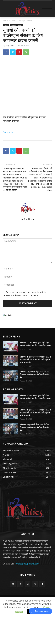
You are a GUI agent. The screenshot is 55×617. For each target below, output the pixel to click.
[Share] (42, 584)
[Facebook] (6, 52)
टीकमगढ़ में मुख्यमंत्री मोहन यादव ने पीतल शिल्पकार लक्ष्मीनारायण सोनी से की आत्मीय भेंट (35, 375)
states (13, 20)
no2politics (10, 46)
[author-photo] (28, 215)
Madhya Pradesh (25, 20)
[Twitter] (13, 52)
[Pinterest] (19, 52)
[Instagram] (27, 584)
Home (5, 20)
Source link (9, 132)
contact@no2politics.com (27, 563)
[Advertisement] (27, 86)
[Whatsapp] (35, 584)
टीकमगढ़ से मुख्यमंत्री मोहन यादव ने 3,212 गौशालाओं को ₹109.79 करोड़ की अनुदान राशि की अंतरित (35, 360)
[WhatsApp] (26, 52)
